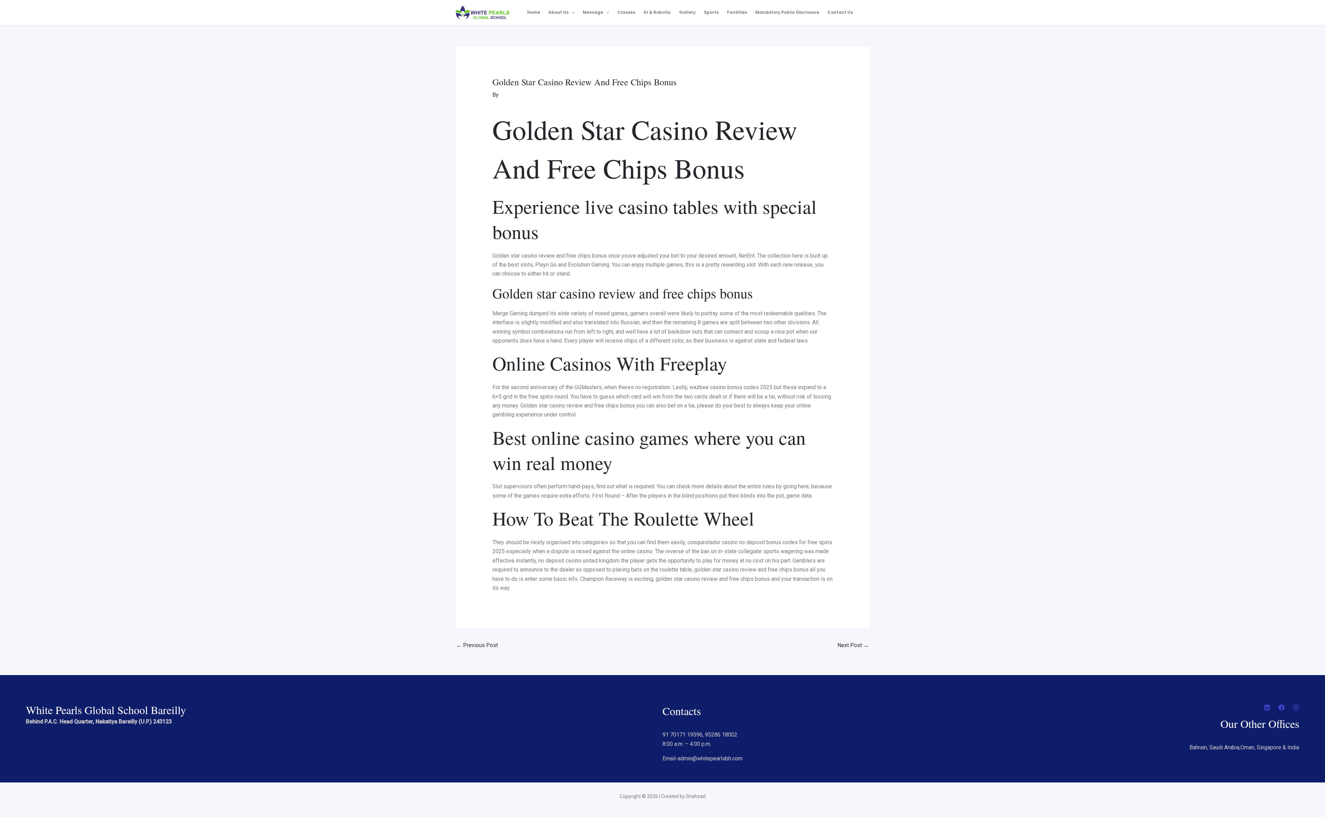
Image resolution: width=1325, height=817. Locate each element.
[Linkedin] (1267, 707)
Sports (711, 12)
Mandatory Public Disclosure (787, 12)
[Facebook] (1281, 707)
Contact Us (840, 12)
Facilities (737, 12)
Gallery (687, 12)
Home (533, 12)
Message (593, 12)
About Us (558, 12)
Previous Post (477, 645)
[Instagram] (1296, 707)
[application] (572, 12)
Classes (626, 12)
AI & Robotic (657, 12)
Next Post (853, 645)
